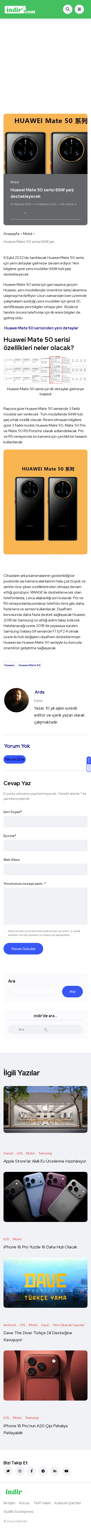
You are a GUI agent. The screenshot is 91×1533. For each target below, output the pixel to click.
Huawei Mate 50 (56, 212)
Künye (24, 1503)
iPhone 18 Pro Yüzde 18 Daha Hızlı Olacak (40, 1247)
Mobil (27, 233)
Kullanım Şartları (68, 1503)
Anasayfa (11, 233)
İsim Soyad (13, 812)
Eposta (10, 836)
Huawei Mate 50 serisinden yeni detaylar (41, 328)
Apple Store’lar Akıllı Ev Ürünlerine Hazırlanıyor (45, 1161)
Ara (11, 981)
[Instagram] (19, 1471)
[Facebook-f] (31, 1471)
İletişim (9, 1503)
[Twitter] (8, 1471)
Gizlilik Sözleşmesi (19, 1511)
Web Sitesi (12, 860)
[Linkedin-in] (55, 1471)
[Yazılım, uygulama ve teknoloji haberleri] (20, 9)
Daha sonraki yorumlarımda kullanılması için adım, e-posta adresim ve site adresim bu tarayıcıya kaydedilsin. (44, 933)
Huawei (34, 212)
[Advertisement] (45, 66)
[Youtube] (66, 1471)
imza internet (17, 1521)
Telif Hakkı (42, 1503)
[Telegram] (43, 1471)
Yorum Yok (16, 213)
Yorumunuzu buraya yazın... (25, 883)
